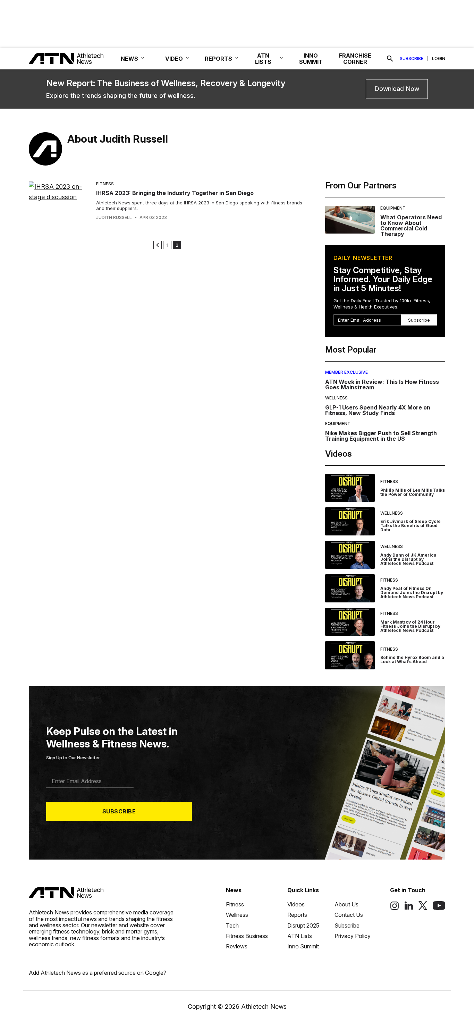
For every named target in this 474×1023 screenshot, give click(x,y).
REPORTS (218, 58)
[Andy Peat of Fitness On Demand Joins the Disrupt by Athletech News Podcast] (350, 588)
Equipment (393, 208)
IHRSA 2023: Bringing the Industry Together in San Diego (175, 192)
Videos (296, 904)
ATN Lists (299, 935)
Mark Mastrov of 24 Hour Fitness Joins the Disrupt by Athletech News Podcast (410, 626)
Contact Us (349, 914)
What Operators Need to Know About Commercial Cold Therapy (411, 225)
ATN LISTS (263, 58)
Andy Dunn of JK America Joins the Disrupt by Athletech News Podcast (408, 559)
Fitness (105, 183)
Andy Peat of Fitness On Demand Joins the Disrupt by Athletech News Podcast (411, 592)
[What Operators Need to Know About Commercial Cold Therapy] (350, 221)
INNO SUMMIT (311, 58)
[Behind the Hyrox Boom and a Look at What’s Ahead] (350, 655)
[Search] (390, 58)
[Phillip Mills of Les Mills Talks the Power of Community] (350, 488)
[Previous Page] (157, 245)
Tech (232, 925)
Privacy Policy (353, 935)
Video (174, 58)
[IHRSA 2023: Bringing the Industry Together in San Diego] (60, 200)
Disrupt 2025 (303, 925)
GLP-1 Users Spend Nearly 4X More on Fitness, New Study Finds (377, 410)
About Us (346, 904)
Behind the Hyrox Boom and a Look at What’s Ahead (412, 659)
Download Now (396, 88)
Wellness (336, 397)
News (234, 890)
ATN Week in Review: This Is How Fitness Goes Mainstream (382, 384)
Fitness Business (247, 935)
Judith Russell (114, 217)
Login (438, 58)
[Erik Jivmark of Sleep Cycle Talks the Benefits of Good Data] (350, 521)
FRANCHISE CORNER (355, 58)
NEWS (129, 58)
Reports (297, 914)
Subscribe (411, 58)
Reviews (236, 946)
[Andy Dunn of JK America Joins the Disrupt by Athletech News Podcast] (350, 555)
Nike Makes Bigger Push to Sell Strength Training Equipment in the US (381, 436)
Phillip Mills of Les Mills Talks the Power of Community (412, 492)
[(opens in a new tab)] (394, 908)
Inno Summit (303, 946)
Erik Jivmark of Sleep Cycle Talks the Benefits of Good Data (410, 525)
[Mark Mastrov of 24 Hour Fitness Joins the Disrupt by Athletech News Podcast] (350, 622)
